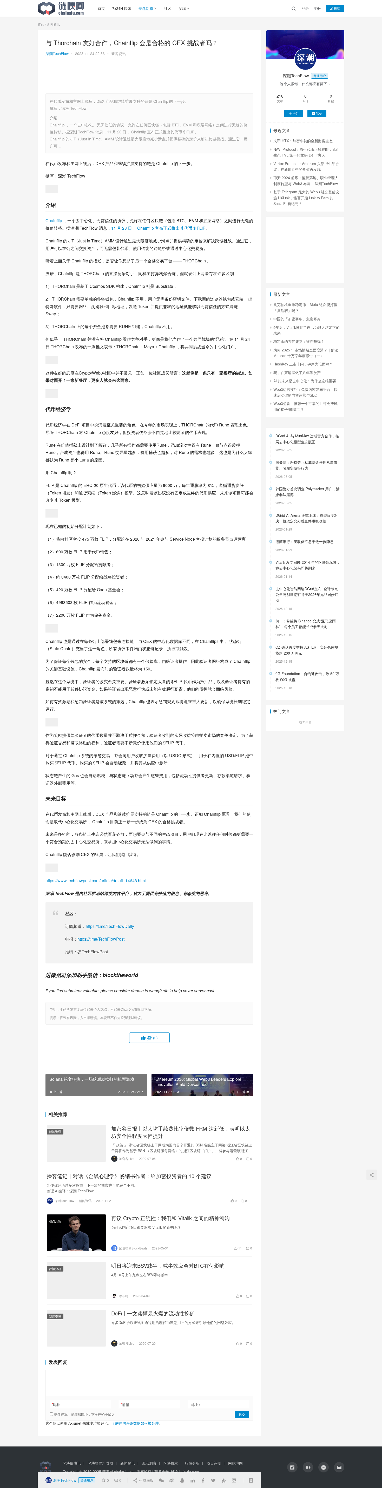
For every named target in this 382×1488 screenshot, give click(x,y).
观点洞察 (55, 1221)
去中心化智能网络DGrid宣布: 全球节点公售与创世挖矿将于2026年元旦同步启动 (306, 594)
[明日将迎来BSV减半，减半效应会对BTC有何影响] (76, 1280)
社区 (167, 8)
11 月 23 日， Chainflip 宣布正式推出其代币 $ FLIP (158, 228)
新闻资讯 (118, 53)
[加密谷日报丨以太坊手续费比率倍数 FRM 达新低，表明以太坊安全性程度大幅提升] (76, 1143)
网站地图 (235, 1463)
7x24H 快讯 (121, 8)
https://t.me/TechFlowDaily (110, 926)
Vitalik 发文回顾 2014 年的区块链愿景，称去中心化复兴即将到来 (307, 565)
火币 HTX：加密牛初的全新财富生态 (303, 140)
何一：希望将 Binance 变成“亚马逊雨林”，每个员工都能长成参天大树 (305, 623)
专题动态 (146, 8)
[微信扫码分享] (161, 1480)
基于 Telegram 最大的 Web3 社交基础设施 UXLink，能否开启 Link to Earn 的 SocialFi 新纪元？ (306, 197)
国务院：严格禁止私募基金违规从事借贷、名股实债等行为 (306, 465)
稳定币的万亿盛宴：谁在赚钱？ (298, 341)
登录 (305, 8)
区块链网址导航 (100, 1463)
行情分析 (55, 1268)
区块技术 (170, 1463)
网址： (195, 1404)
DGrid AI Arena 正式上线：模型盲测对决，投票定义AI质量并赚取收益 (306, 518)
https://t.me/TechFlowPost (100, 939)
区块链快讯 (72, 1463)
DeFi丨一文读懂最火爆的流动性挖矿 (153, 1313)
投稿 (336, 8)
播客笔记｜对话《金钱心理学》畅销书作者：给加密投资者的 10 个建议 (129, 1176)
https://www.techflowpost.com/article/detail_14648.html (95, 881)
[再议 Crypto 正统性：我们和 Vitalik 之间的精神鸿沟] (76, 1232)
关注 (296, 113)
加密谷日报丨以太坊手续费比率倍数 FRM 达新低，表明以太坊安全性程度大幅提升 (180, 1132)
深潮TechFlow (57, 53)
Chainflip (54, 220)
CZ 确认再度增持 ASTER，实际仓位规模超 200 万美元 (306, 649)
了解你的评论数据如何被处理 (135, 1423)
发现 (182, 8)
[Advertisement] (149, 75)
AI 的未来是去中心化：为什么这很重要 (304, 380)
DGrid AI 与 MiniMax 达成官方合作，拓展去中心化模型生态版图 (307, 438)
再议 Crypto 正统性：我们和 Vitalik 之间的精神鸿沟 (170, 1218)
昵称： (58, 1404)
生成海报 (146, 1480)
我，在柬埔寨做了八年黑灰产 (297, 372)
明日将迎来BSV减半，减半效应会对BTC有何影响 (168, 1265)
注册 (317, 8)
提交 (242, 1414)
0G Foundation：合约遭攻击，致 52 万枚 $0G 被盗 (307, 676)
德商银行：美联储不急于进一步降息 (304, 541)
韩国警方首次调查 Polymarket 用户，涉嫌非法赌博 (307, 491)
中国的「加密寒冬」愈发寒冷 (297, 318)
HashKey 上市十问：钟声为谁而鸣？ (303, 363)
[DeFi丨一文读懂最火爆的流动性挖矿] (76, 1328)
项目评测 (214, 1463)
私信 (319, 113)
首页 (101, 8)
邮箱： (127, 1404)
